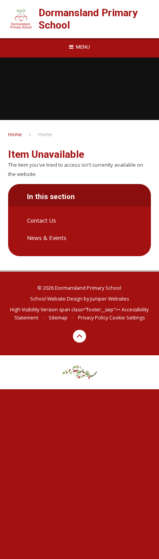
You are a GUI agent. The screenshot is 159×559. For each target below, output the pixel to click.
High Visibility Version (34, 309)
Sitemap (58, 317)
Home (15, 134)
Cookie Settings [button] (127, 317)
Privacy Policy (93, 317)
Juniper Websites (109, 299)
